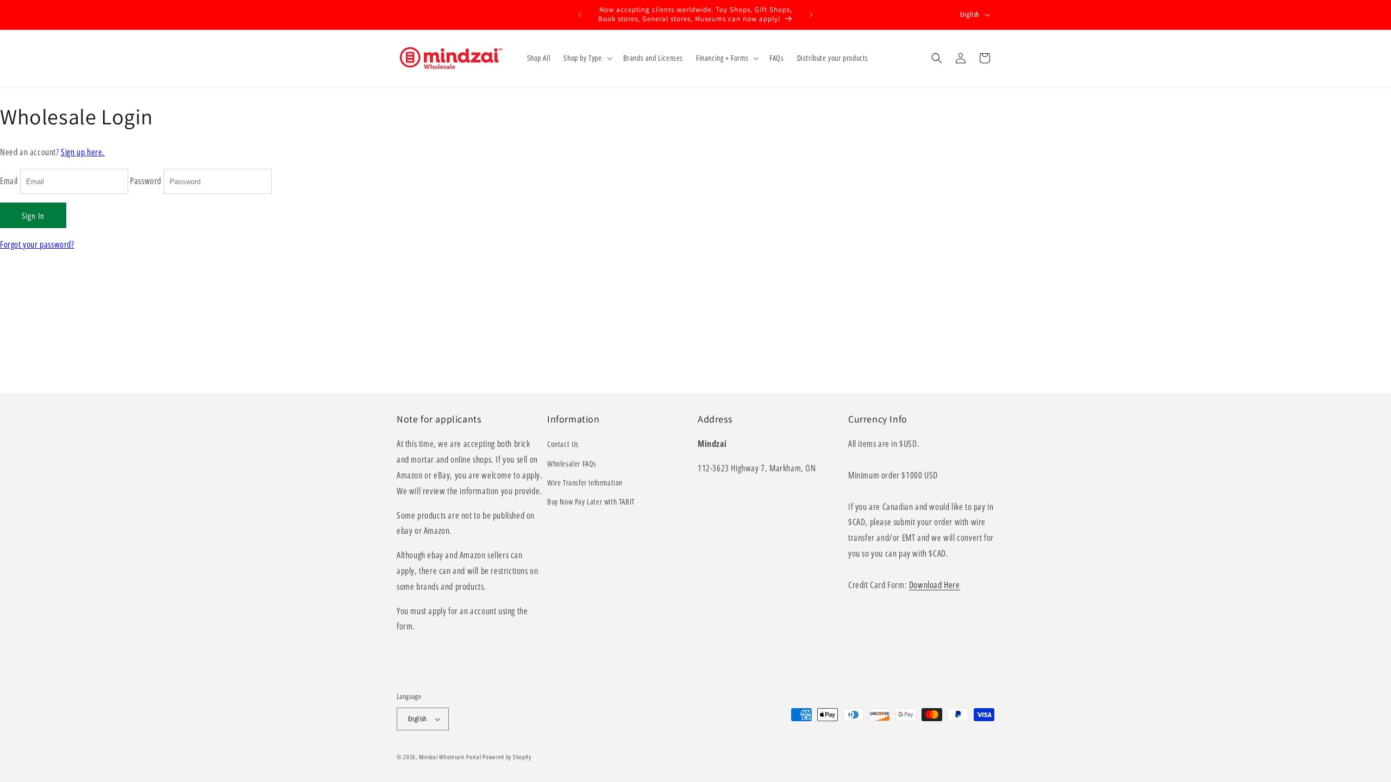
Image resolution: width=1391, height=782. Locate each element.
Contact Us (563, 444)
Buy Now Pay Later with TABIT (591, 501)
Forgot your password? (37, 244)
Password (145, 181)
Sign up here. (83, 152)
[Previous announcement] (580, 14)
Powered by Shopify (507, 757)
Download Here (934, 585)
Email (9, 181)
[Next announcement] (811, 14)
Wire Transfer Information (585, 482)
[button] (586, 58)
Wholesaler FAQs (572, 463)
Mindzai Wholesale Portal (450, 757)
